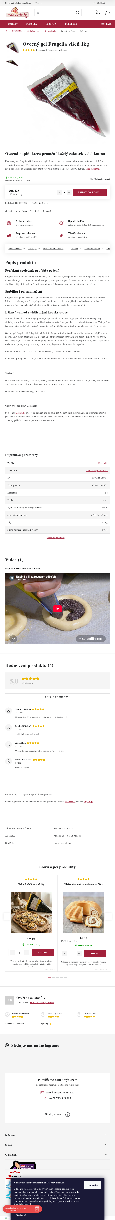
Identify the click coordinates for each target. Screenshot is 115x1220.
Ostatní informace (92, 248)
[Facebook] (67, 1114)
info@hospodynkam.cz (60, 1092)
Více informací (93, 168)
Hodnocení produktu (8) (53, 248)
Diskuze (74, 248)
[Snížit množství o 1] (59, 192)
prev (7, 916)
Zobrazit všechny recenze (42, 1002)
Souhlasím (93, 1185)
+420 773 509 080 (98, 12)
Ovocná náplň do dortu (97, 470)
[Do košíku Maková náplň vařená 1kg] (43, 952)
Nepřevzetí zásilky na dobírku (18, 3)
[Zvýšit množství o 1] (69, 192)
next (108, 916)
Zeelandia (43, 203)
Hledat (78, 12)
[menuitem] (14, 24)
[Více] (107, 24)
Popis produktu (15, 248)
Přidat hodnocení (57, 697)
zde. (31, 1204)
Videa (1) (32, 248)
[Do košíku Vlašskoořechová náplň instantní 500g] (95, 953)
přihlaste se (70, 801)
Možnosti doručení (102, 179)
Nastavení (21, 1215)
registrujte (89, 801)
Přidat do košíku (89, 192)
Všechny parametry (56, 537)
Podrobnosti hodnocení (58, 50)
